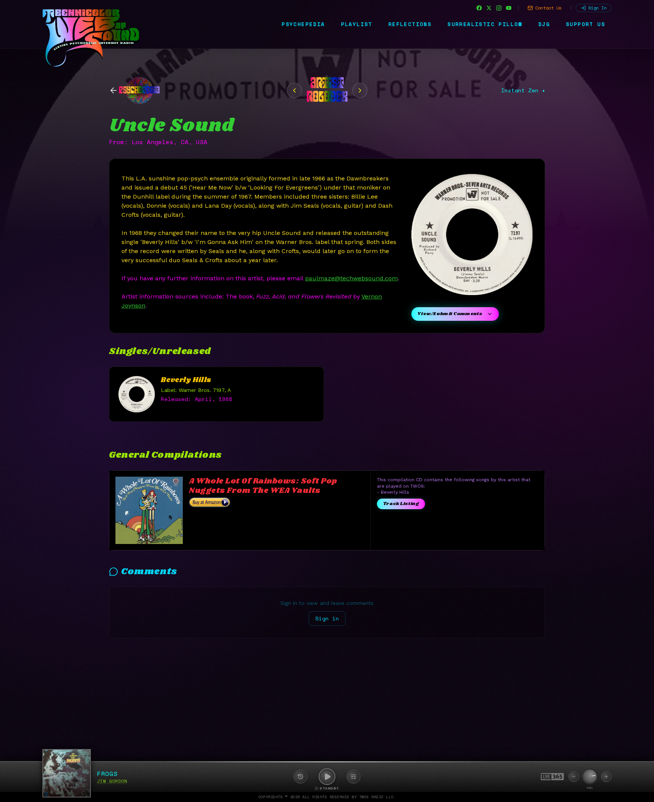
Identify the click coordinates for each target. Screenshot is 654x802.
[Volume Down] (573, 776)
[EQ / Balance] (353, 776)
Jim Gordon (112, 781)
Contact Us (548, 8)
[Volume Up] (606, 776)
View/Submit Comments (449, 314)
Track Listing (401, 503)
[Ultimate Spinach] (294, 90)
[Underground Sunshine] (359, 90)
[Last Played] (300, 776)
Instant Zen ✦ (523, 90)
